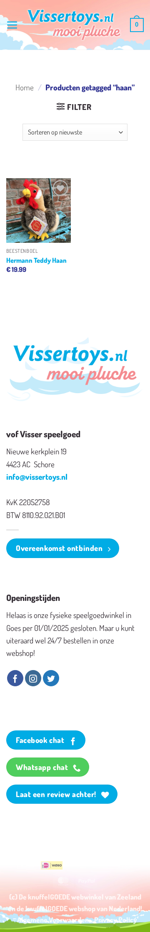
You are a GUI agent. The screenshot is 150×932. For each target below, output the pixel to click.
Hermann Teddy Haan (36, 260)
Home (24, 87)
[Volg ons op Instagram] (33, 678)
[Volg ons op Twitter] (51, 678)
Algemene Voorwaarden (53, 919)
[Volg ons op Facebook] (15, 678)
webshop (82, 908)
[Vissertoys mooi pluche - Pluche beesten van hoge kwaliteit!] (74, 25)
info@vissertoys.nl (37, 476)
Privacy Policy (115, 919)
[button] (12, 25)
